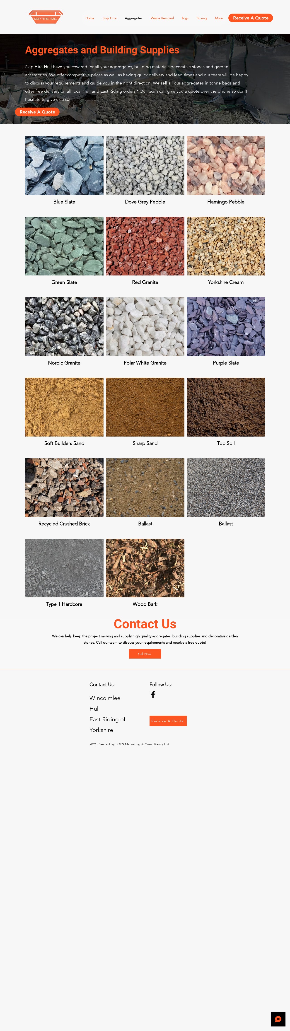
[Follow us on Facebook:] (153, 694)
